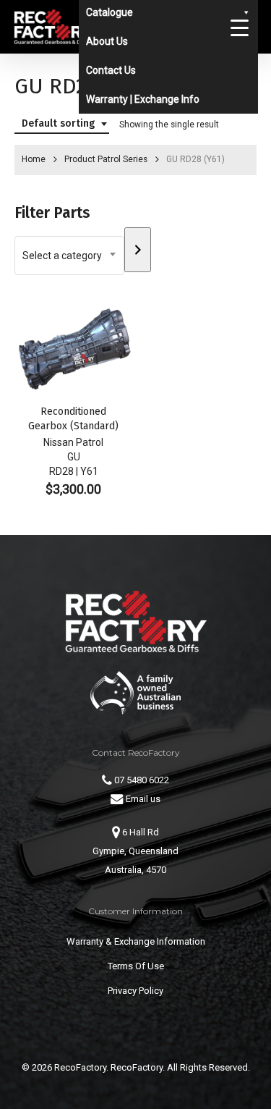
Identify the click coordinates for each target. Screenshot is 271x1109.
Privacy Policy (135, 990)
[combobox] (61, 124)
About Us (107, 41)
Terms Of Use (136, 966)
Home (34, 159)
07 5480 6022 (140, 780)
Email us (142, 798)
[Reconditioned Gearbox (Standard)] (73, 349)
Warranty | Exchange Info (142, 99)
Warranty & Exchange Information (135, 941)
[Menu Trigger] (239, 27)
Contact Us (111, 70)
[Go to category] (137, 249)
